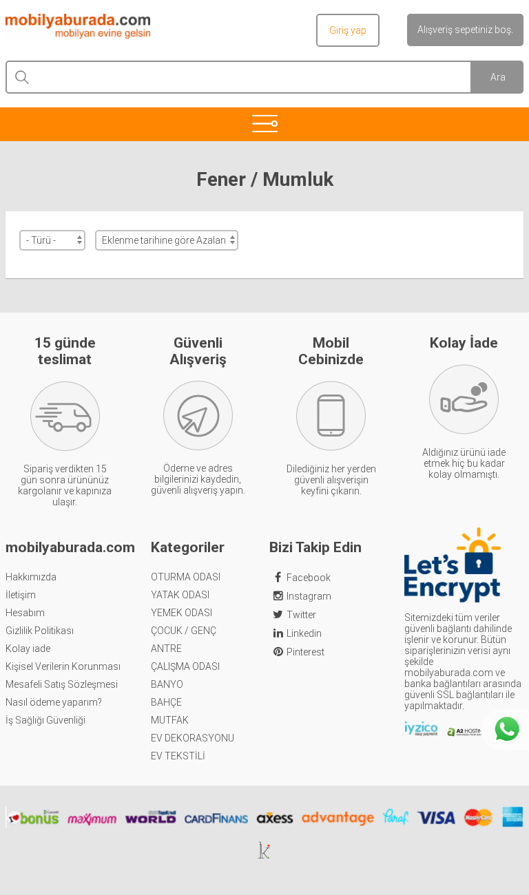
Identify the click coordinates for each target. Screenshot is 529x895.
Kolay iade (28, 648)
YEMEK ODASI (181, 612)
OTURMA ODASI (185, 576)
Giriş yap (347, 30)
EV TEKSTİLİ (178, 755)
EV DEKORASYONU (192, 738)
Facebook (309, 577)
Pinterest (305, 651)
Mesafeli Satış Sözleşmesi (62, 684)
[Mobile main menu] (264, 123)
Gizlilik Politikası (40, 630)
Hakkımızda (31, 576)
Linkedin (304, 633)
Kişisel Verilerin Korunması (63, 666)
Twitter (301, 614)
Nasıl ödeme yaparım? (54, 702)
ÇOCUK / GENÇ (183, 630)
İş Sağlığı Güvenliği (45, 720)
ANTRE (166, 648)
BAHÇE (166, 702)
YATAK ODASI (180, 594)
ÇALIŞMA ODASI (185, 666)
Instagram (309, 596)
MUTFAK (170, 720)
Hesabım (25, 612)
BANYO (167, 684)
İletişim (21, 594)
